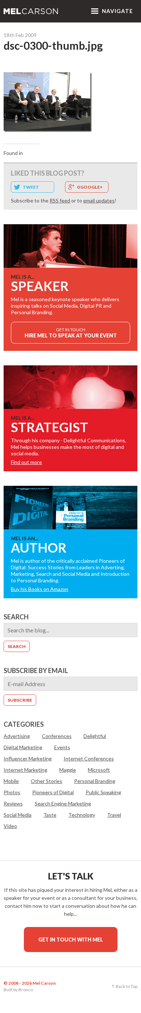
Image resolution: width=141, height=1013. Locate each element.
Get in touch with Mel (70, 939)
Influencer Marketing (28, 758)
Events (62, 747)
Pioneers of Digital (53, 792)
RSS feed (60, 200)
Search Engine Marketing (63, 803)
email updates (99, 200)
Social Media (17, 815)
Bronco (25, 989)
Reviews (13, 803)
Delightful (95, 736)
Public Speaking (103, 792)
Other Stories (46, 781)
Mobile (11, 781)
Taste (49, 815)
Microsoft (99, 770)
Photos (12, 792)
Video (10, 826)
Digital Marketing (23, 747)
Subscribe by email (36, 670)
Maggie (67, 770)
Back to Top (126, 986)
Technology (81, 815)
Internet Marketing (25, 770)
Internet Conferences (89, 758)
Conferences (57, 736)
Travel (114, 815)
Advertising (17, 736)
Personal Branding (94, 781)
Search (16, 617)
